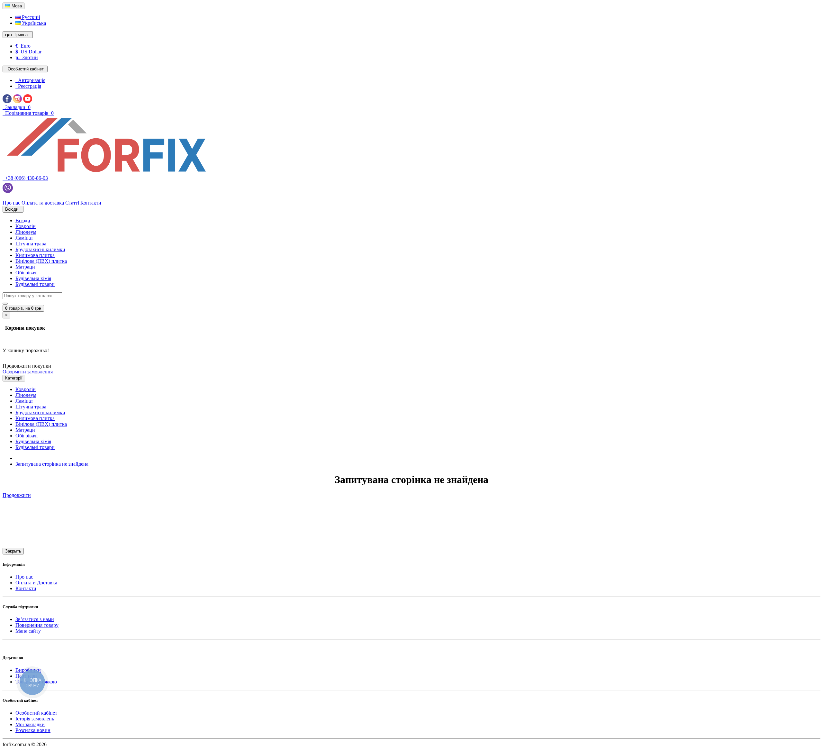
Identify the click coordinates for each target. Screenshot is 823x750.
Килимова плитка (35, 255)
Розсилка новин (32, 730)
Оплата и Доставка (36, 582)
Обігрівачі (26, 272)
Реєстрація (28, 86)
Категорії (14, 378)
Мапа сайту (28, 631)
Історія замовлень (34, 718)
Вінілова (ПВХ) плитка (41, 261)
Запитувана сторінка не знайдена (51, 464)
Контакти (25, 588)
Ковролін (25, 226)
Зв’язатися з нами (34, 619)
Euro (23, 46)
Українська (33, 23)
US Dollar (28, 51)
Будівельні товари (35, 284)
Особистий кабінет (36, 713)
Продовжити (17, 495)
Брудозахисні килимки (40, 249)
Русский (30, 17)
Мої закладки (30, 724)
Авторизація (30, 80)
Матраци (25, 267)
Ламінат (24, 238)
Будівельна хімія (33, 278)
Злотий (26, 57)
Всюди (22, 220)
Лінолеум (25, 232)
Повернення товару (37, 625)
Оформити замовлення (28, 371)
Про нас (24, 577)
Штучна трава (30, 243)
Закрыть (13, 551)
